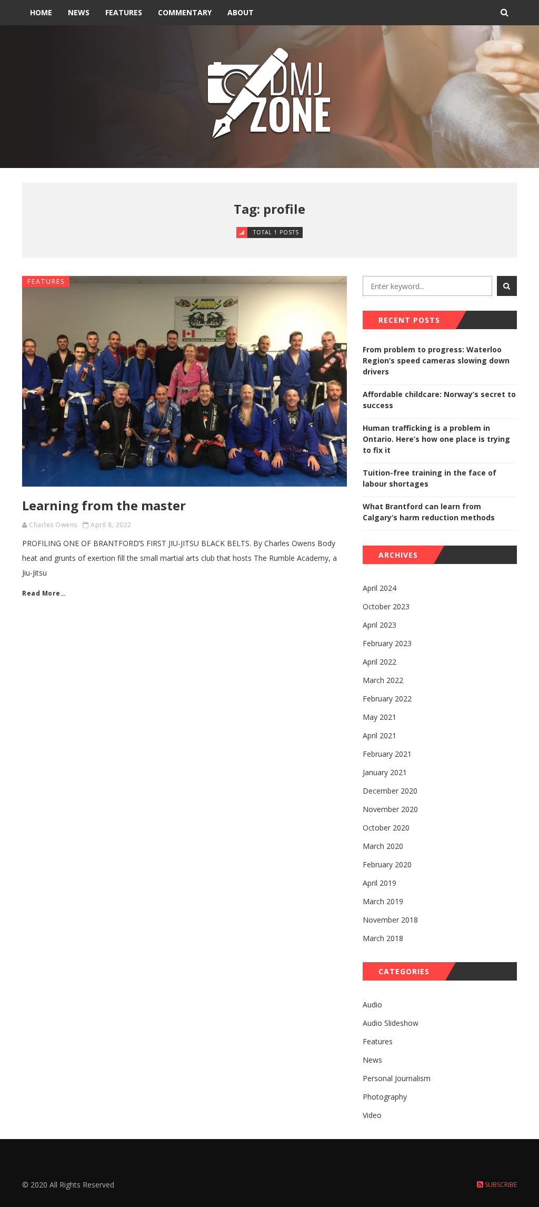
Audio (372, 1005)
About (240, 12)
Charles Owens (53, 524)
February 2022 (387, 699)
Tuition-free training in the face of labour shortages (429, 478)
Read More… (44, 593)
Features (123, 12)
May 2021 (379, 717)
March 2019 (383, 901)
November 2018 (390, 920)
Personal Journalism (397, 1078)
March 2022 (383, 680)
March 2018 (383, 938)
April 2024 (379, 588)
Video (372, 1115)
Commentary (185, 12)
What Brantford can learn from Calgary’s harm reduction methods (429, 511)
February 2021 (387, 754)
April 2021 (379, 735)
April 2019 (379, 883)
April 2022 (379, 662)
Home (41, 12)
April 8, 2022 (111, 524)
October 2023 (386, 606)
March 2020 (383, 846)
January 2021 (385, 772)
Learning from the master (104, 505)
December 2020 (390, 791)
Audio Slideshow (390, 1023)
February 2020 (387, 864)
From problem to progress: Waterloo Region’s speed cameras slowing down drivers (436, 360)
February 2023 (387, 643)
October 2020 (386, 828)
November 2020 (390, 809)
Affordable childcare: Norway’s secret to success (439, 399)
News (78, 12)
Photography (385, 1097)
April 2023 (379, 625)
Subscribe (500, 1184)
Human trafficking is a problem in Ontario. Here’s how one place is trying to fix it (436, 439)
